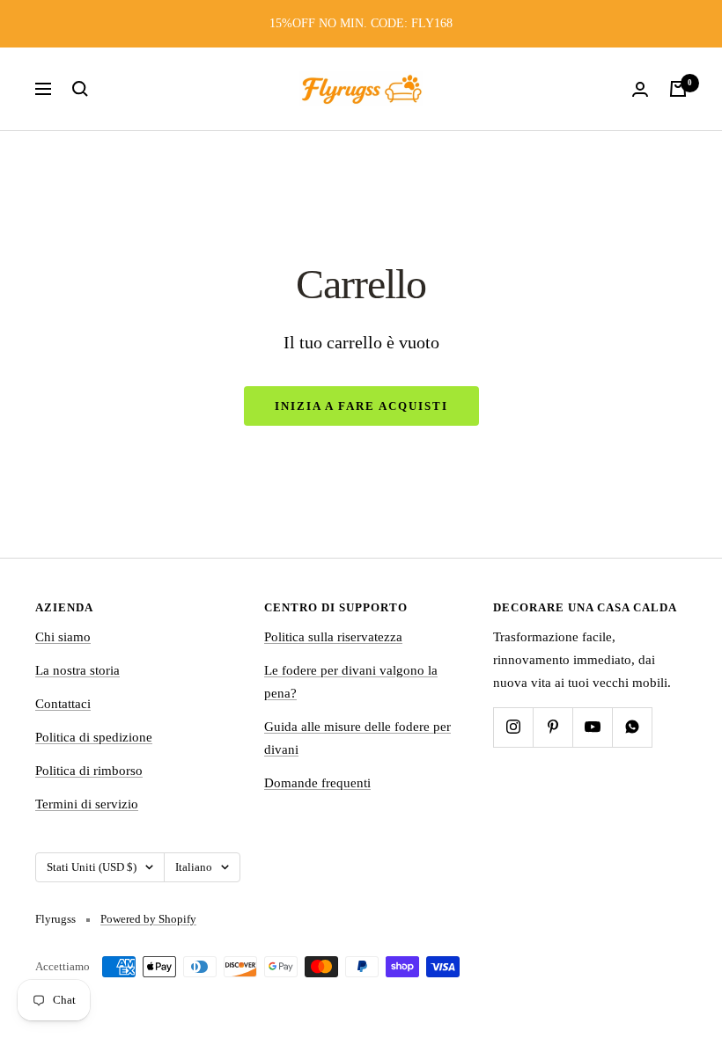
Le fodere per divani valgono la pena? (351, 681)
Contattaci (63, 704)
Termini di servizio (86, 804)
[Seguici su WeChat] (632, 727)
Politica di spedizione (93, 737)
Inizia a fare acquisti (361, 406)
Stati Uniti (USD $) (91, 867)
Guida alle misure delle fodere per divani (357, 738)
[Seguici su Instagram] (513, 727)
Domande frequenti (317, 783)
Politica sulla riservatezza (333, 637)
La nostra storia (77, 670)
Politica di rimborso (89, 771)
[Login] (640, 89)
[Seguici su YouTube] (592, 727)
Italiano (193, 867)
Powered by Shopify (148, 918)
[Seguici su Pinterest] (552, 727)
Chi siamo (63, 637)
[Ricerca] (80, 89)
